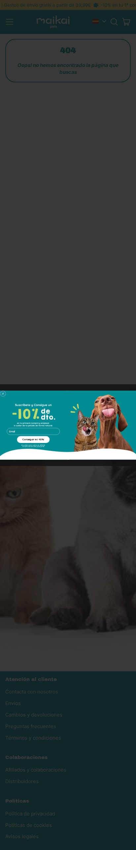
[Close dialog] (3, 393)
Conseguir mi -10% (33, 439)
